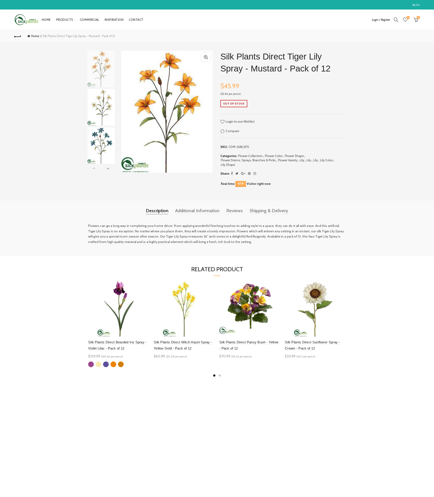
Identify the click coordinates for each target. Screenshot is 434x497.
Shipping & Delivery (269, 210)
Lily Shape (228, 165)
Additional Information (197, 210)
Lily (302, 160)
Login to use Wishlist (240, 121)
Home (46, 19)
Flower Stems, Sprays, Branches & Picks (248, 160)
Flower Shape (294, 156)
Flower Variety (287, 160)
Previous (94, 168)
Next (108, 168)
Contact (136, 19)
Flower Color (274, 156)
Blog (416, 5)
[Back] (17, 35)
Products (64, 19)
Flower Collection (250, 156)
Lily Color (326, 160)
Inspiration (114, 19)
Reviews (234, 210)
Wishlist (408, 17)
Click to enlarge (206, 57)
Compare (232, 131)
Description (157, 210)
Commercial (89, 19)
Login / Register (381, 19)
